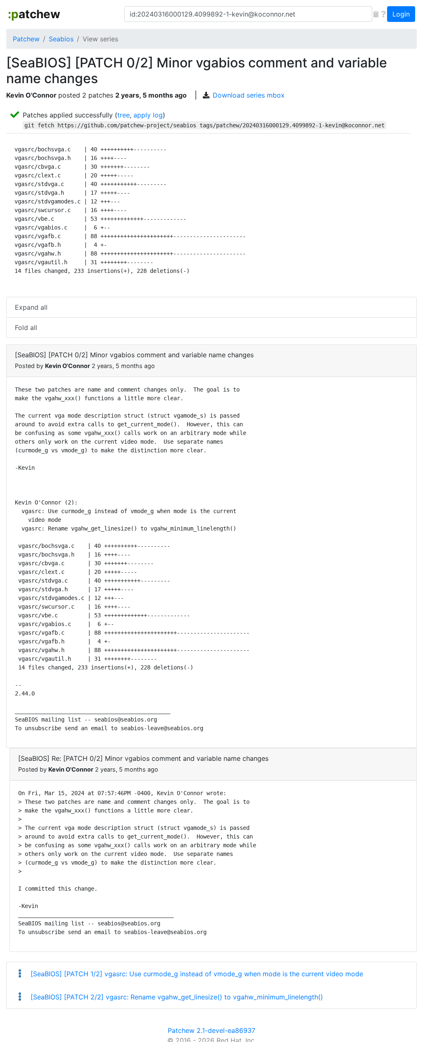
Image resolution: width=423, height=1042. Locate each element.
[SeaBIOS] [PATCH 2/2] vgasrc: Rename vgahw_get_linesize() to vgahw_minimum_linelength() (176, 997)
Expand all (31, 307)
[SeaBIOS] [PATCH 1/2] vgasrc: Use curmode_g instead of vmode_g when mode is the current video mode (196, 974)
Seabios (61, 39)
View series (100, 39)
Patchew (26, 39)
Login (401, 14)
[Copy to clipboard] (376, 14)
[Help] (383, 14)
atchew (34, 14)
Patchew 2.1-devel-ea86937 (211, 1030)
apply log (148, 115)
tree (123, 115)
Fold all (26, 327)
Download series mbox (249, 95)
